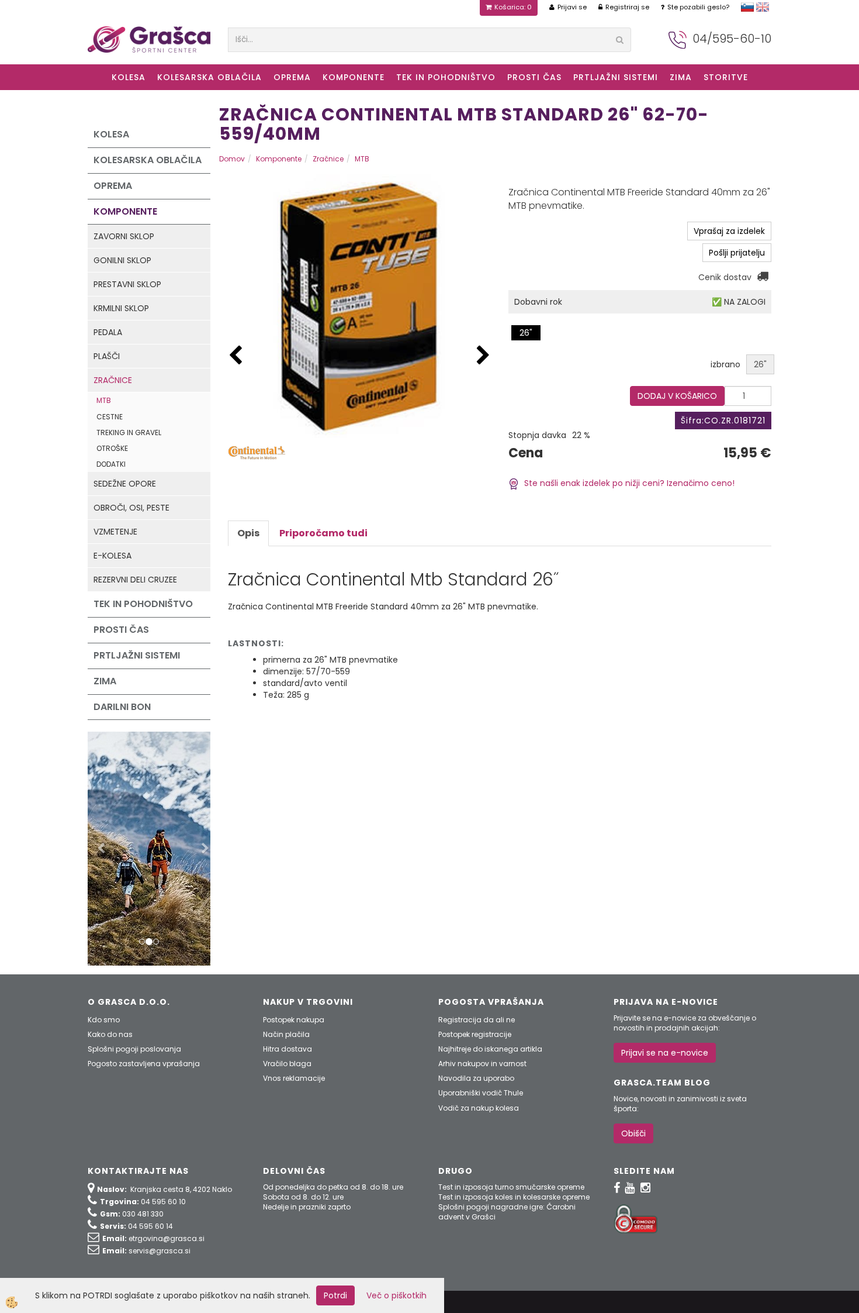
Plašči (106, 356)
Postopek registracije (474, 1034)
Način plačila (286, 1034)
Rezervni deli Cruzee (135, 579)
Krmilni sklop (121, 308)
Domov (232, 159)
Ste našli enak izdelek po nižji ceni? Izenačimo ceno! (627, 483)
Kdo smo (104, 1020)
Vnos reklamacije (294, 1078)
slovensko (747, 7)
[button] (483, 356)
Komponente (354, 77)
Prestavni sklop (127, 284)
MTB (103, 400)
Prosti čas (534, 77)
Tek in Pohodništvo (446, 77)
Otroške (112, 448)
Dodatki (111, 464)
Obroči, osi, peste (131, 508)
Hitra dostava (287, 1049)
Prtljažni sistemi (615, 77)
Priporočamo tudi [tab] (323, 533)
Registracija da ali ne (476, 1020)
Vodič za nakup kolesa (478, 1108)
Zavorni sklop (123, 236)
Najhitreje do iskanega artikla (490, 1049)
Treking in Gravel (128, 432)
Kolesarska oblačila (209, 77)
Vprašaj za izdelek (729, 231)
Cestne (109, 417)
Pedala (107, 332)
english (762, 7)
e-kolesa (112, 555)
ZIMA (681, 77)
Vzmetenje (115, 531)
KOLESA (129, 77)
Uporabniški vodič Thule (480, 1093)
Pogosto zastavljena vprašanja (144, 1064)
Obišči (633, 1133)
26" (525, 333)
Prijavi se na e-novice (664, 1053)
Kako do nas (110, 1034)
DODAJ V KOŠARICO (677, 396)
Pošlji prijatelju (737, 253)
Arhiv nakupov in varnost (482, 1064)
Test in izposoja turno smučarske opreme (511, 1187)
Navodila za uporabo (476, 1078)
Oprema (292, 77)
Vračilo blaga (287, 1064)
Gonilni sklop (122, 260)
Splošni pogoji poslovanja (134, 1049)
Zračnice (112, 380)
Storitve (726, 77)
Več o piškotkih (396, 1295)
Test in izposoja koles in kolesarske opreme (514, 1197)
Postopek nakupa (293, 1020)
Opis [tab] (248, 533)
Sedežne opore (124, 484)
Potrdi (335, 1295)
